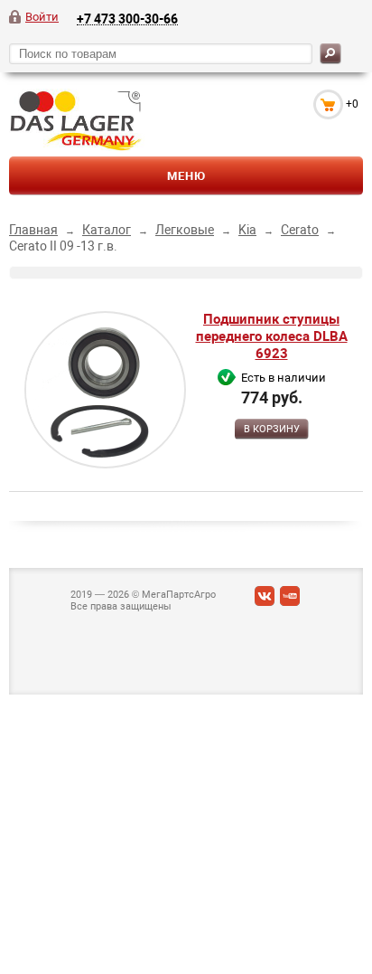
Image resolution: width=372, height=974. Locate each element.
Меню (186, 176)
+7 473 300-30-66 (127, 18)
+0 (352, 104)
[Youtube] (290, 600)
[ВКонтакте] (264, 600)
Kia (247, 229)
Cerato (300, 229)
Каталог (106, 229)
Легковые (184, 229)
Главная (33, 229)
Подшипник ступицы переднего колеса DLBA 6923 (272, 336)
